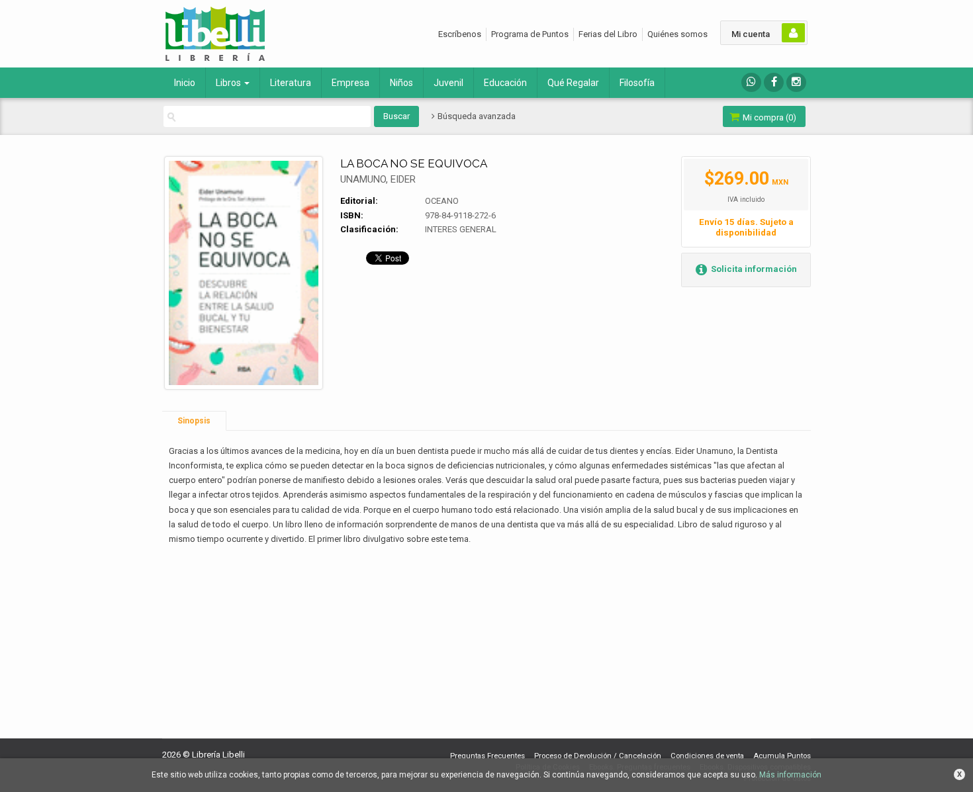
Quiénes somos (677, 34)
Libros (229, 82)
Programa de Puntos (530, 34)
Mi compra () (768, 117)
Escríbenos (459, 34)
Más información (790, 774)
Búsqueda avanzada (476, 116)
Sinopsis (193, 420)
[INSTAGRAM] (796, 82)
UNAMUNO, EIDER (378, 179)
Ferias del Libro (608, 34)
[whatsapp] (751, 82)
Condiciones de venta (707, 756)
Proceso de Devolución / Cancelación (597, 756)
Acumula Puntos (782, 756)
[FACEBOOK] (774, 82)
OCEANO (442, 201)
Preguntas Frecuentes (487, 756)
